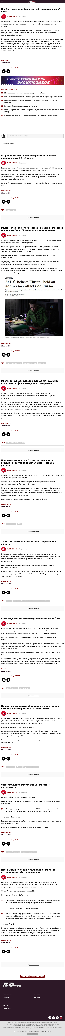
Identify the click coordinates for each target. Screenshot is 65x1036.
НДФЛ (19, 524)
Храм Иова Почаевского (25, 601)
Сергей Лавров (24, 688)
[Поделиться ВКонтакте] (4, 71)
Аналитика (37, 997)
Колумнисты (7, 1008)
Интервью (6, 997)
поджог (9, 601)
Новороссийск (27, 363)
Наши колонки (7, 994)
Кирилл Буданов (16, 363)
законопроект (11, 524)
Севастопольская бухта (28, 852)
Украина (22, 442)
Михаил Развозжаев (13, 852)
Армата (9, 210)
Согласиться (33, 1034)
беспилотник (11, 767)
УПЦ (14, 601)
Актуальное (37, 994)
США (39, 363)
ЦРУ (44, 363)
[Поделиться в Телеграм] (8, 71)
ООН (16, 688)
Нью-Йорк (10, 688)
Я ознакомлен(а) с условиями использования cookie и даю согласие (33, 1031)
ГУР (8, 363)
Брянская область (12, 442)
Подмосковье (27, 767)
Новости (5, 1005)
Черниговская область (42, 601)
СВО (14, 210)
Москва (19, 767)
